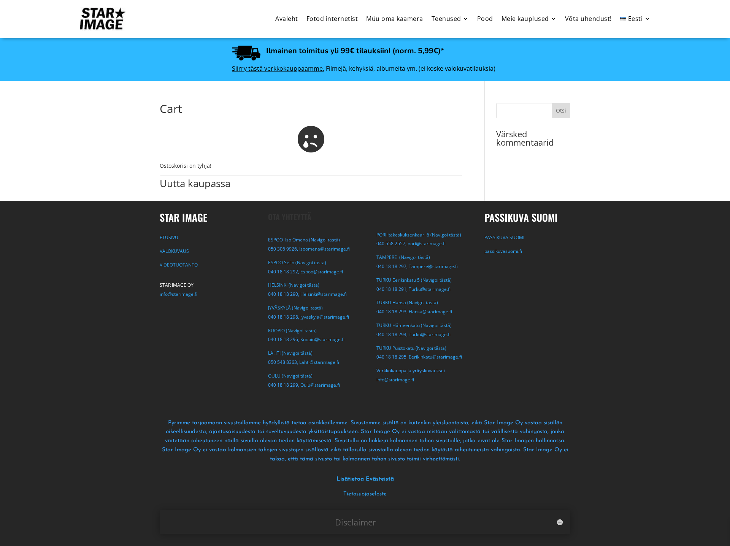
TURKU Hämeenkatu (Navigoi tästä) (414, 325)
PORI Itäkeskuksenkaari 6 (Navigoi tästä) (418, 235)
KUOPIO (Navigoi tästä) (292, 330)
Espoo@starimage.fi (321, 271)
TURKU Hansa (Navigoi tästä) (407, 302)
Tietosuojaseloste (365, 494)
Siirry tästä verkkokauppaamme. (278, 68)
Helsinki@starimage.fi (323, 294)
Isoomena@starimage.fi (324, 249)
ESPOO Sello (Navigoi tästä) (297, 262)
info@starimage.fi (178, 294)
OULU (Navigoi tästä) (290, 376)
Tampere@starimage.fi (433, 266)
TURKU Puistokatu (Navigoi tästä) (411, 348)
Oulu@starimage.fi (320, 385)
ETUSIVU (169, 237)
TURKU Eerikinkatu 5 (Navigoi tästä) (414, 280)
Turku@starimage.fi (430, 289)
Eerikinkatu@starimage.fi (435, 357)
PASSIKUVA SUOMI (504, 237)
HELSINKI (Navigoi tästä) (293, 285)
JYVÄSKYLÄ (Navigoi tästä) (295, 308)
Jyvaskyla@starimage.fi (324, 317)
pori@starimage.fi (427, 243)
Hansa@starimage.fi (430, 311)
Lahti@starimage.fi (319, 362)
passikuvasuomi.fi (503, 251)
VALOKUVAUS (174, 251)
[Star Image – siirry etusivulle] (102, 19)
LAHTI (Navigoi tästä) (290, 353)
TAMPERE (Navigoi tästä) (403, 257)
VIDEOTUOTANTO (179, 265)
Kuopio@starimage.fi (322, 339)
